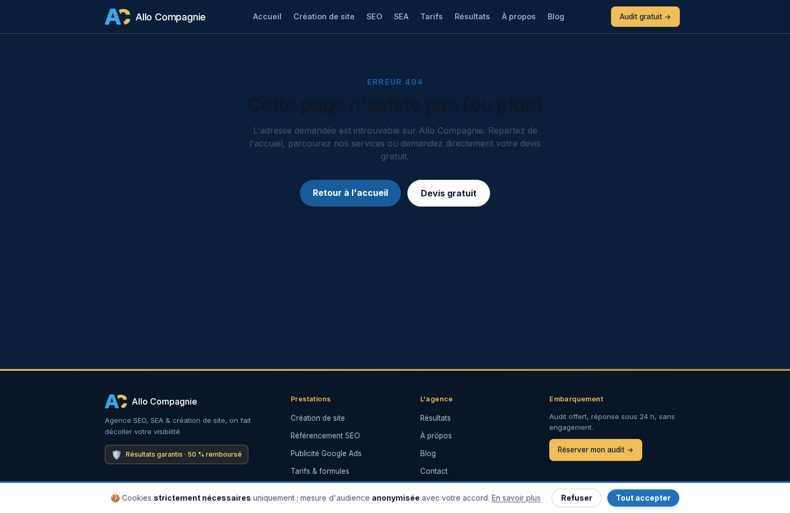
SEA (401, 16)
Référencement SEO (325, 435)
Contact (434, 471)
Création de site (324, 16)
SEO (374, 16)
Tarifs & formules (320, 471)
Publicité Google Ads (326, 453)
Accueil (267, 16)
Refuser (576, 497)
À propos (519, 16)
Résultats (472, 16)
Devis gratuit (449, 193)
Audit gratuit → (645, 16)
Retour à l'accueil (350, 192)
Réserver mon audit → (596, 449)
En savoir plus (516, 497)
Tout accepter (643, 497)
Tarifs (431, 16)
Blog (556, 16)
